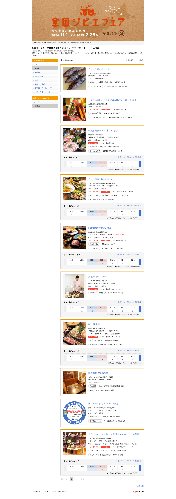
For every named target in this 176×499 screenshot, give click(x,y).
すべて (36, 102)
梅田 (36, 80)
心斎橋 (37, 72)
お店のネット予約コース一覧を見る (129, 157)
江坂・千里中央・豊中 (43, 92)
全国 (35, 64)
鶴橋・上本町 (40, 84)
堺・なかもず (40, 76)
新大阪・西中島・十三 (43, 88)
